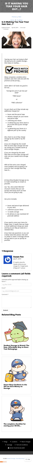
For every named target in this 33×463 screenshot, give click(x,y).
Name (4, 281)
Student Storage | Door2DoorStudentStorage (18, 458)
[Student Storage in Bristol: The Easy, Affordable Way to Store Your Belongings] (16, 330)
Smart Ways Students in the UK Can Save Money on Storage (15, 386)
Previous (14, 16)
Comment (5, 294)
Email (4, 288)
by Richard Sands (6, 27)
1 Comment (5, 29)
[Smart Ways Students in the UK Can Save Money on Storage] (16, 369)
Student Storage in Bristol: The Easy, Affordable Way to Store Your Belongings (16, 347)
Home (12, 20)
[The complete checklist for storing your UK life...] (16, 408)
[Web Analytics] (3, 462)
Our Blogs (20, 20)
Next (19, 16)
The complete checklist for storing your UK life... (15, 425)
